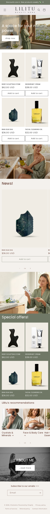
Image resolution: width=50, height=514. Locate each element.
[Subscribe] (40, 493)
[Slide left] (19, 268)
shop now (10, 38)
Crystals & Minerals (7, 434)
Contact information (39, 509)
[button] (5, 10)
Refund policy (25, 509)
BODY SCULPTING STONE (11, 84)
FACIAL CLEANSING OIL (33, 129)
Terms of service (11, 509)
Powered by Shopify (25, 505)
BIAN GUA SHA (7, 129)
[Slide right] (30, 268)
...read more (25, 468)
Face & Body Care (33, 432)
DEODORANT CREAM (32, 84)
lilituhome (14, 505)
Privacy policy (41, 505)
